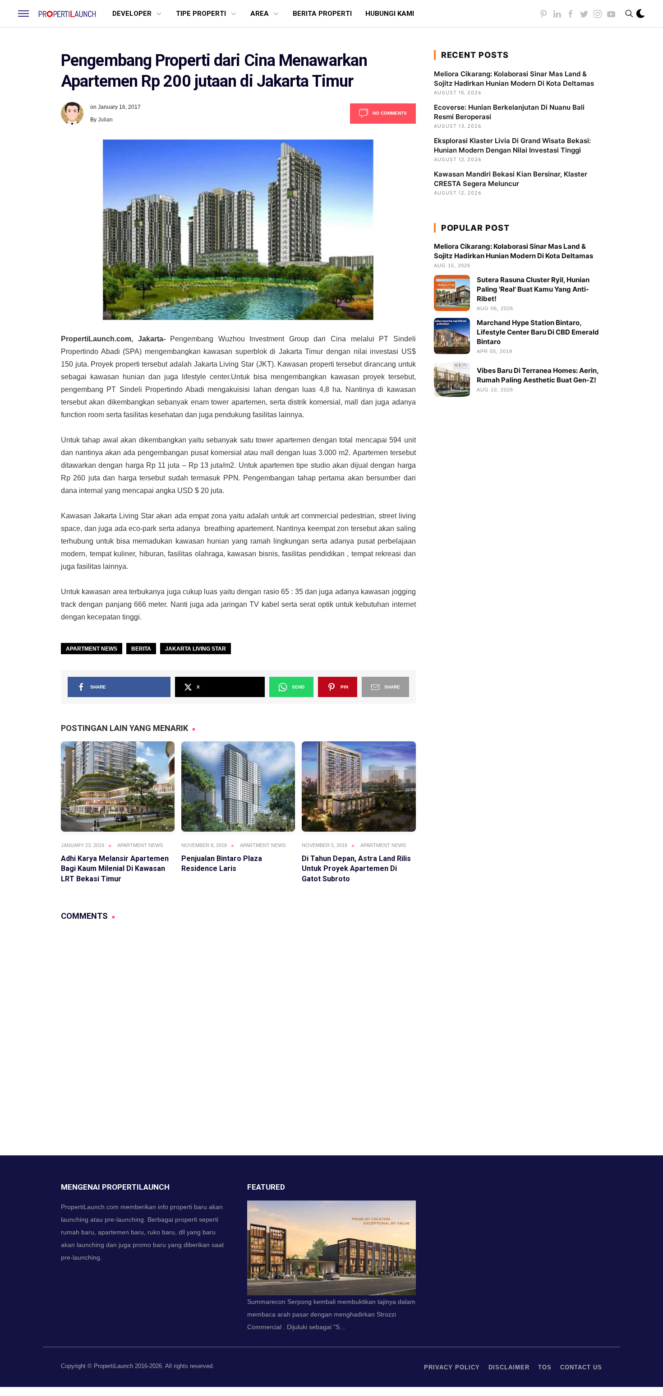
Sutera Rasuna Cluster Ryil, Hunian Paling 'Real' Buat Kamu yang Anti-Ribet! (533, 289)
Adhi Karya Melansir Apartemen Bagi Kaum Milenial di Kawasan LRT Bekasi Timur (115, 868)
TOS (545, 1367)
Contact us (581, 1367)
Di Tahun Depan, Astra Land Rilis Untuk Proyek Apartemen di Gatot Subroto (356, 868)
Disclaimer (508, 1367)
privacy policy (452, 1367)
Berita (141, 649)
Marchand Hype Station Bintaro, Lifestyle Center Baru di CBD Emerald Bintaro (538, 332)
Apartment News (91, 649)
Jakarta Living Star (195, 649)
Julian (105, 119)
